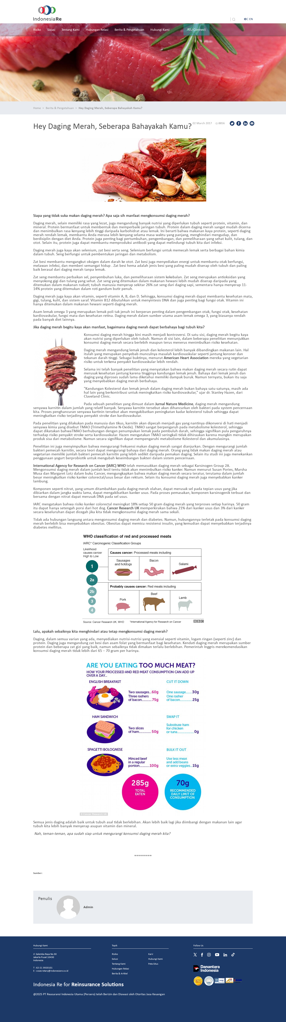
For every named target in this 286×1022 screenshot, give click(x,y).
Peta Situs (153, 963)
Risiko (37, 29)
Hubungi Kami (159, 29)
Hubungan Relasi (97, 29)
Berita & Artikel (120, 973)
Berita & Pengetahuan (129, 29)
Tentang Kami (70, 29)
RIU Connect (196, 29)
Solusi (51, 29)
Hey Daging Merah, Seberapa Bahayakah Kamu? (110, 108)
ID (245, 19)
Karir (150, 954)
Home (37, 108)
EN (251, 19)
